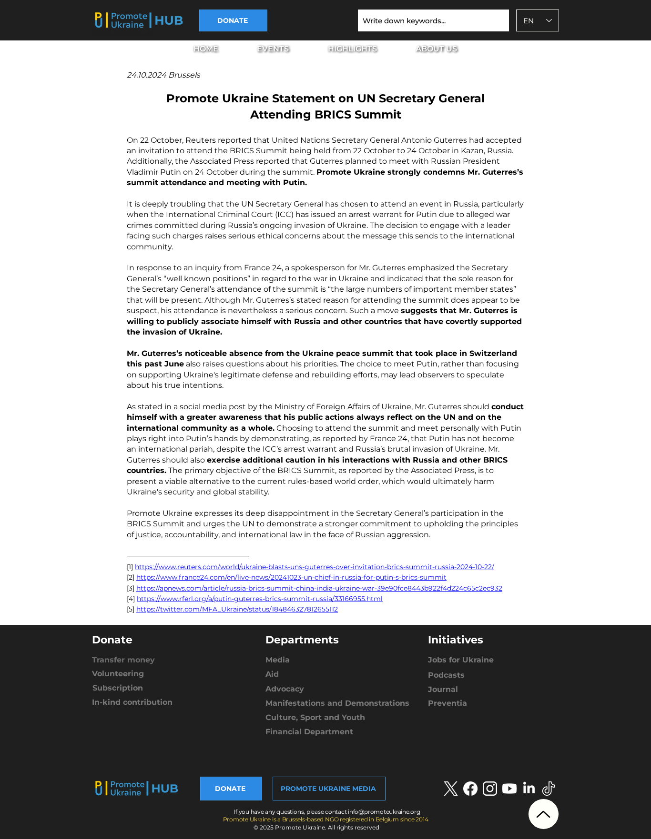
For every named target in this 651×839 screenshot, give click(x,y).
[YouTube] (509, 788)
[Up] (543, 814)
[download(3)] (490, 788)
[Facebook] (470, 788)
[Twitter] (548, 788)
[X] (451, 788)
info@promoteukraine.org (384, 811)
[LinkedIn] (529, 788)
